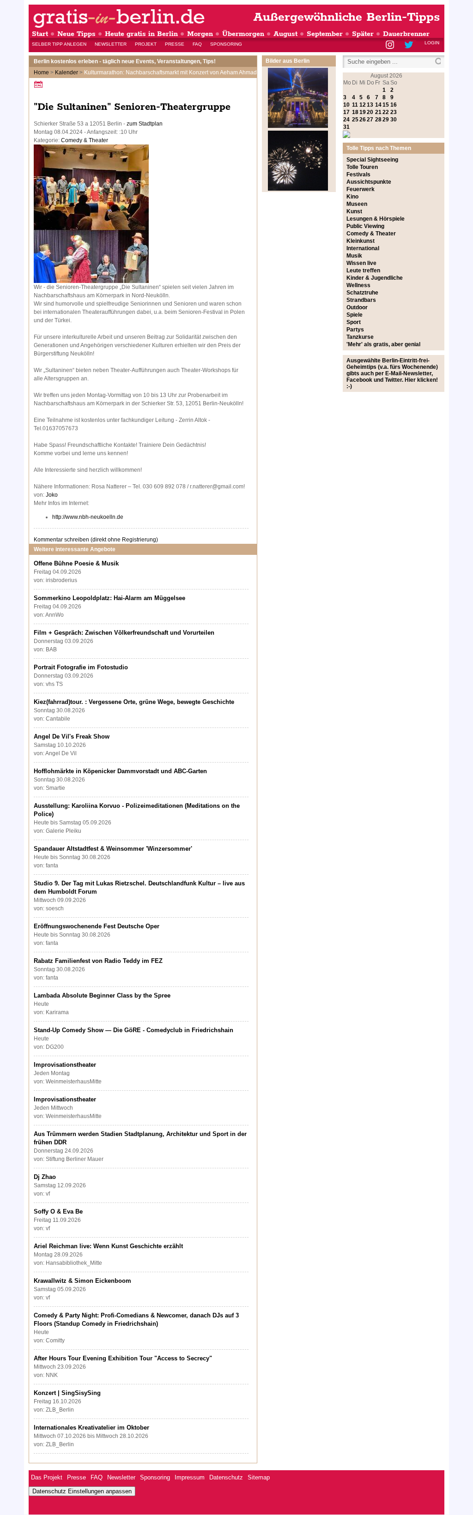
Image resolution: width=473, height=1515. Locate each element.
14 (378, 105)
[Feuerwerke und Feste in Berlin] (298, 189)
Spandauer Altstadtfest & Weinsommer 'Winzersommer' (113, 848)
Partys (355, 329)
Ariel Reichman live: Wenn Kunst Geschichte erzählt (108, 1246)
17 (346, 112)
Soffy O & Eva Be (58, 1211)
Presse (174, 44)
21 (378, 112)
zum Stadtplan (145, 123)
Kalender (66, 72)
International (362, 248)
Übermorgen (243, 34)
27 (370, 119)
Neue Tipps (76, 34)
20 (370, 112)
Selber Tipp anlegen (59, 44)
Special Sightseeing (372, 159)
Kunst (354, 211)
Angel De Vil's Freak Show (71, 736)
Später (363, 34)
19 (362, 112)
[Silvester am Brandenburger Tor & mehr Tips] (298, 126)
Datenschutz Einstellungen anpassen (82, 1491)
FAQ (197, 44)
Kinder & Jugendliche (374, 278)
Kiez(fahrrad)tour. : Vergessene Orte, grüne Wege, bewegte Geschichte (134, 701)
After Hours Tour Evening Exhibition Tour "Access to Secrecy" (123, 1358)
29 (385, 119)
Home (41, 72)
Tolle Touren (362, 167)
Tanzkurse (360, 337)
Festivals (358, 174)
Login (431, 42)
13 (370, 105)
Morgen (200, 34)
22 (385, 112)
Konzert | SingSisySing (67, 1392)
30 (393, 119)
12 (362, 105)
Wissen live (361, 263)
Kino (352, 196)
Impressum (190, 1477)
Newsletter (111, 44)
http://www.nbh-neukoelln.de (87, 517)
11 (355, 105)
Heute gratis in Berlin (141, 34)
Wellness (358, 285)
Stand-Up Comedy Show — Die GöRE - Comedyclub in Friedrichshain (133, 1030)
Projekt (146, 44)
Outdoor (357, 307)
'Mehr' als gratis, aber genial (383, 344)
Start (40, 34)
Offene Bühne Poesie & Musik (76, 563)
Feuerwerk (360, 189)
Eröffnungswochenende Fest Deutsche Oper (96, 926)
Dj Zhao (45, 1176)
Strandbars (361, 300)
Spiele (354, 315)
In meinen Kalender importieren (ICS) (40, 84)
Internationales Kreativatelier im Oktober (91, 1427)
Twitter (410, 45)
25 (355, 119)
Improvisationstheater (65, 1064)
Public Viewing (365, 226)
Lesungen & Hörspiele (375, 219)
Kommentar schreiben (96, 539)
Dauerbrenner (406, 34)
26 (362, 119)
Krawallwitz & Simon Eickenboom (82, 1280)
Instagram (390, 45)
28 (378, 119)
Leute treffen (363, 270)
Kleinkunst (360, 241)
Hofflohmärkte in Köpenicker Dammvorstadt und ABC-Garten (120, 771)
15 (385, 105)
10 (346, 105)
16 (393, 105)
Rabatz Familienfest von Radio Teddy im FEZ (98, 960)
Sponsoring (226, 44)
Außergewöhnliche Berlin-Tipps (346, 17)
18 (355, 112)
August (285, 34)
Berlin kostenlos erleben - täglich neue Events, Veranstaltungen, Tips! (125, 61)
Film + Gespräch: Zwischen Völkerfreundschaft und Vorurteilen (124, 632)
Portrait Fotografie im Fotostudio (81, 667)
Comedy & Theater (84, 140)
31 (346, 127)
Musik (354, 255)
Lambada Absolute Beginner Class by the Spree (102, 995)
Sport (353, 322)
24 (346, 119)
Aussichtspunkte (368, 182)
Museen (356, 204)
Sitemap (259, 1477)
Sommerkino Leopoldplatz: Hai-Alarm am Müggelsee (109, 598)
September (325, 34)
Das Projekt (46, 1477)
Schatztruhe (362, 292)
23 (393, 112)
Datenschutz (226, 1477)
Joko (52, 495)
